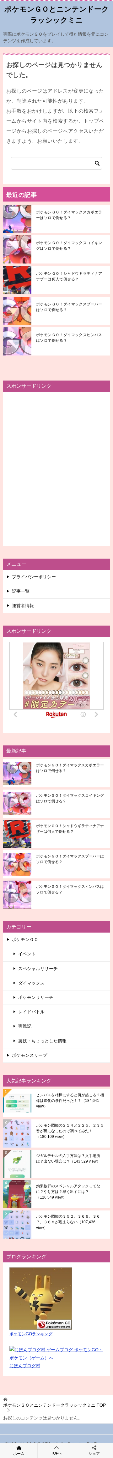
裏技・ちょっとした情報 (42, 1040)
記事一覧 (21, 591)
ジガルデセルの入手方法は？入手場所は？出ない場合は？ (68, 1159)
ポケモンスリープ (29, 1055)
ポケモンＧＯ (25, 939)
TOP (54, 1405)
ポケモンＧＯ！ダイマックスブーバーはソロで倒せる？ (69, 307)
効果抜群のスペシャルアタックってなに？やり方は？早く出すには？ (68, 1192)
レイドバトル (31, 1011)
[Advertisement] (56, 468)
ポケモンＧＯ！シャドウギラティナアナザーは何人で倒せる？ (69, 276)
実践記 (24, 1026)
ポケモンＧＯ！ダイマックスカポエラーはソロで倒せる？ (69, 215)
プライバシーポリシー (34, 576)
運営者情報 (23, 605)
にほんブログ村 (24, 1365)
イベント (27, 953)
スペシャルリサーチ (38, 968)
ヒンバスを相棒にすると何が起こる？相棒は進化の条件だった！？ (70, 1100)
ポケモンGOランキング (30, 1334)
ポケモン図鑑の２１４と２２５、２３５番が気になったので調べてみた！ (70, 1131)
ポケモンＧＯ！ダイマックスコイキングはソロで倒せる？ (69, 246)
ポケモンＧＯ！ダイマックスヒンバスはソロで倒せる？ (69, 338)
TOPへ (56, 1453)
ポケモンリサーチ (35, 997)
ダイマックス (31, 982)
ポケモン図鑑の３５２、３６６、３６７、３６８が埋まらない (68, 1222)
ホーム (18, 1453)
